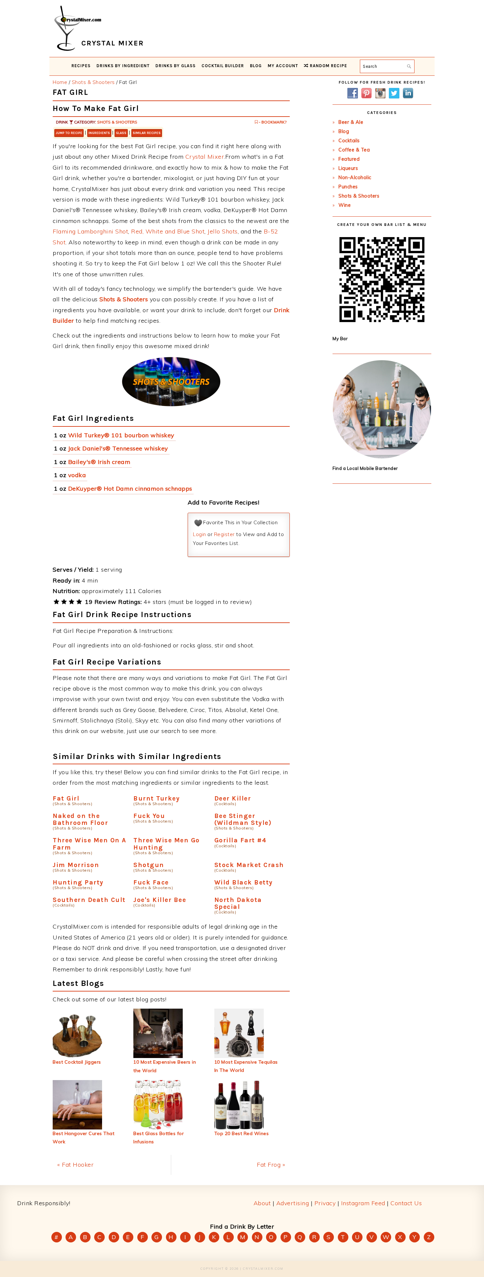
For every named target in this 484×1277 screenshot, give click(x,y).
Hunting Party (78, 882)
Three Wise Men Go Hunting (166, 843)
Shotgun (148, 865)
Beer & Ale (350, 122)
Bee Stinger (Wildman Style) (243, 819)
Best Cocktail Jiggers (77, 1062)
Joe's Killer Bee (159, 900)
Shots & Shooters (117, 122)
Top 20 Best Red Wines (241, 1133)
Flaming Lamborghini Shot (90, 231)
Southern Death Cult (89, 900)
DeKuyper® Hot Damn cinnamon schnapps (130, 488)
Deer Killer (232, 798)
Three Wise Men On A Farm (89, 843)
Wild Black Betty (243, 882)
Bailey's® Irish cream (99, 462)
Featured (349, 159)
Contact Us (406, 1203)
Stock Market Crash (249, 865)
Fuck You (149, 816)
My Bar (340, 338)
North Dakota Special (238, 903)
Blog (343, 131)
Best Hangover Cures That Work (83, 1137)
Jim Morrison (76, 865)
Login (199, 534)
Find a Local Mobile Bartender (365, 468)
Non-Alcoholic (354, 177)
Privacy (325, 1203)
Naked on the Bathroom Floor (80, 819)
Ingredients (99, 133)
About (262, 1203)
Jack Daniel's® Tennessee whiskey (118, 448)
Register (224, 534)
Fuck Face (151, 882)
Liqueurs (348, 168)
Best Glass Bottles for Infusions (158, 1137)
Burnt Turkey (156, 798)
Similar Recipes (147, 133)
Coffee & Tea (354, 150)
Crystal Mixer (204, 156)
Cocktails (349, 141)
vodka (77, 475)
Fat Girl (66, 798)
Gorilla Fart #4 (240, 840)
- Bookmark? (272, 122)
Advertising (292, 1203)
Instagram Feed (363, 1203)
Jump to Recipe (69, 133)
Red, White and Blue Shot (167, 231)
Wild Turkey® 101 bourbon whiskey (121, 435)
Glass (121, 133)
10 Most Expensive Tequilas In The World (246, 1066)
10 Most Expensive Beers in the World (164, 1066)
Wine (344, 205)
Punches (348, 187)
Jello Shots (222, 231)
